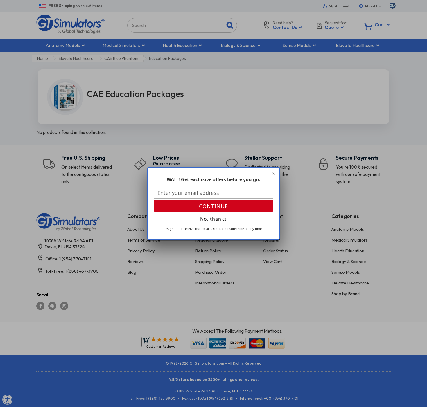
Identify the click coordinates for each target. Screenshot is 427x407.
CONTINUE (213, 206)
